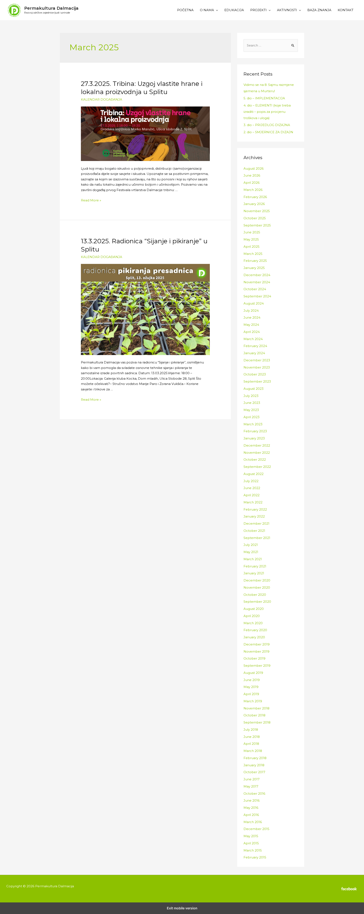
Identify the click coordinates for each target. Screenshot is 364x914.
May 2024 (251, 325)
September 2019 (257, 666)
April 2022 (252, 495)
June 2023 (252, 403)
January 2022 (254, 516)
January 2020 (254, 637)
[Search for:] (271, 45)
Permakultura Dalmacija (51, 8)
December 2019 (257, 644)
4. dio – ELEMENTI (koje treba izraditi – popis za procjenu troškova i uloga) (267, 111)
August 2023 (254, 389)
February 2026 (255, 197)
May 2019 (251, 687)
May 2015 (251, 836)
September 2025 (257, 225)
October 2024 (255, 289)
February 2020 (255, 630)
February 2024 (255, 346)
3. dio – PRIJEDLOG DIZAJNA (267, 125)
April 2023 (252, 417)
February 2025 (255, 261)
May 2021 (251, 552)
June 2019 (252, 680)
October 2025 (255, 218)
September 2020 (257, 602)
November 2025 (257, 211)
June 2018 (252, 737)
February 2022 (255, 509)
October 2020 (255, 595)
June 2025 (252, 232)
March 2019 (253, 701)
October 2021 (254, 531)
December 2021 (256, 524)
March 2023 (253, 424)
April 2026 (252, 183)
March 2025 (253, 254)
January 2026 (254, 204)
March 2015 (253, 850)
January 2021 (254, 573)
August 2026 (254, 168)
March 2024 (253, 339)
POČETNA (185, 10)
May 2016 (251, 808)
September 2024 (257, 296)
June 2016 (252, 800)
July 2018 (251, 730)
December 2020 (257, 580)
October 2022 (255, 460)
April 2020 (252, 616)
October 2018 (254, 715)
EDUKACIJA (234, 10)
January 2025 (254, 268)
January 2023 (254, 438)
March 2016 (253, 822)
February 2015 (255, 857)
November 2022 (257, 453)
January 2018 (254, 765)
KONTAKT (345, 10)
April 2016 (251, 815)
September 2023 (257, 381)
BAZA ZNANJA (319, 10)
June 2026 (252, 175)
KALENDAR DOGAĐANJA (101, 99)
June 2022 (252, 488)
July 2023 (251, 396)
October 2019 (254, 658)
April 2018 (251, 744)
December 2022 (257, 445)
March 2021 (253, 559)
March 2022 (253, 502)
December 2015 (256, 829)
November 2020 (257, 587)
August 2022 (254, 474)
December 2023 (257, 360)
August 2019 (253, 673)
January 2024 (254, 353)
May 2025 (251, 239)
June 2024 (252, 317)
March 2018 (253, 751)
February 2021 (255, 566)
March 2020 (253, 623)
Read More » (91, 200)
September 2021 (257, 538)
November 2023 (257, 367)
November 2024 (257, 282)
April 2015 (251, 843)
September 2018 (257, 722)
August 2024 (254, 303)
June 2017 (252, 779)
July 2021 (251, 545)
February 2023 (255, 431)
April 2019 (251, 694)
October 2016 (254, 794)
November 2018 (256, 708)
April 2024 (252, 332)
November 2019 (256, 651)
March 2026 (253, 190)
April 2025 (252, 247)
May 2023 (251, 410)
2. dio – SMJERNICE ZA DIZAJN (268, 132)
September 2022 (257, 467)
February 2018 (255, 758)
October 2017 (254, 772)
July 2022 (251, 481)
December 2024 (257, 275)
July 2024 (251, 311)
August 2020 (254, 609)
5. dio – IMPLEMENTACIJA (264, 98)
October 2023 (255, 374)
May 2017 (251, 786)
